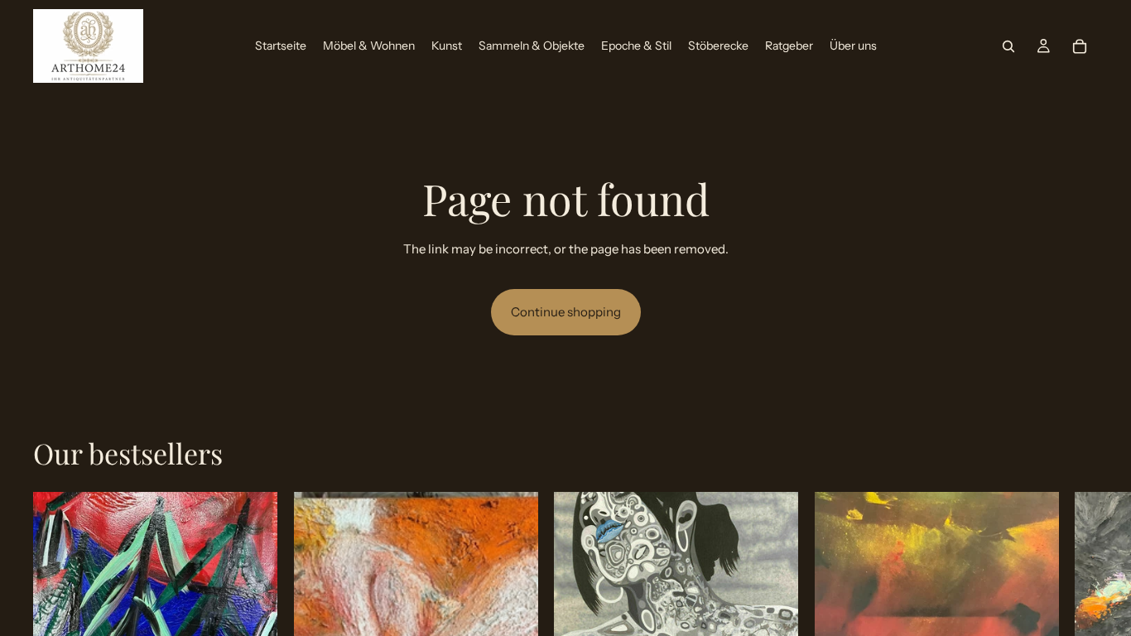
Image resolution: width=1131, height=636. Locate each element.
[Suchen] (1008, 46)
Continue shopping (566, 312)
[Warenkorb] (1079, 46)
